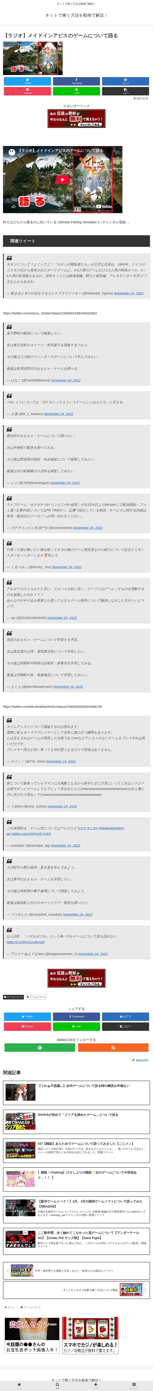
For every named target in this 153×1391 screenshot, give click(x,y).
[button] (141, 734)
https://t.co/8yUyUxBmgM (25, 942)
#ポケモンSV (88, 828)
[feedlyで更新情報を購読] (39, 1047)
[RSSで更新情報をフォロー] (113, 1047)
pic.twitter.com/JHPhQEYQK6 (29, 834)
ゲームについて (15, 997)
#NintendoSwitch (111, 828)
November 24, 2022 (128, 293)
